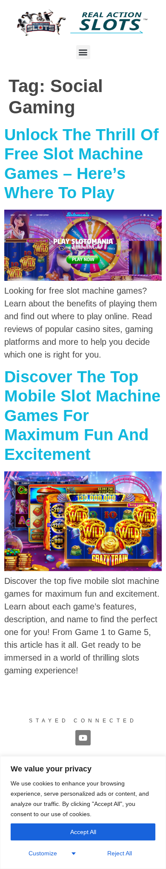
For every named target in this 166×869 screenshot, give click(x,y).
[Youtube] (83, 737)
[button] (83, 52)
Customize (43, 853)
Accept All (83, 832)
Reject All (119, 853)
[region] (83, 812)
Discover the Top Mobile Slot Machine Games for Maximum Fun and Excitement (82, 415)
